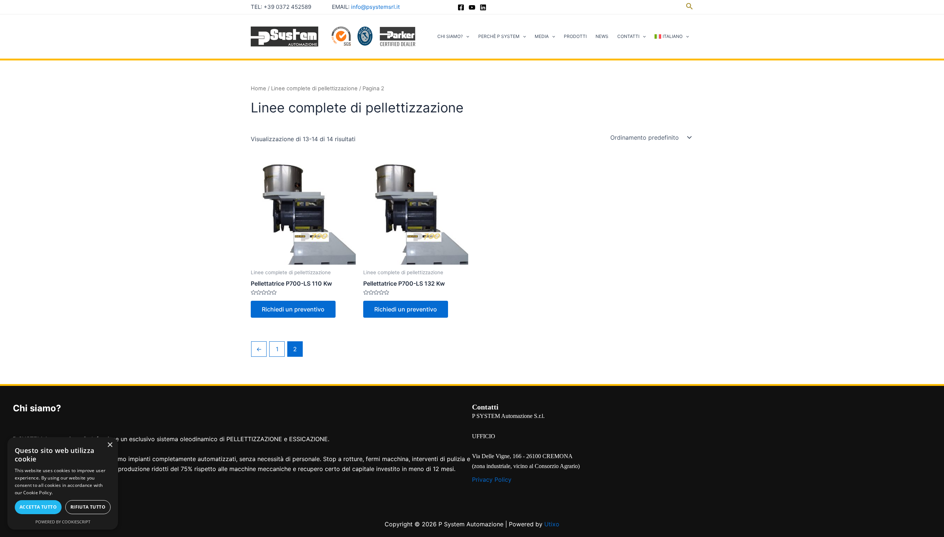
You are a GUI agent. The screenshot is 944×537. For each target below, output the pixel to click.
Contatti (628, 36)
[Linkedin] (483, 7)
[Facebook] (461, 7)
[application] (466, 36)
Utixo (551, 524)
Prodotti (575, 36)
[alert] (62, 483)
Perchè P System (499, 36)
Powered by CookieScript (62, 521)
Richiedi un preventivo (293, 309)
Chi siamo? (450, 36)
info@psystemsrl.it (375, 6)
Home (258, 88)
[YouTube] (472, 7)
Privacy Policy (491, 479)
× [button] (109, 445)
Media (542, 36)
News (602, 36)
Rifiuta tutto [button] (87, 507)
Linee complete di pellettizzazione (314, 88)
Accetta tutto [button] (38, 507)
